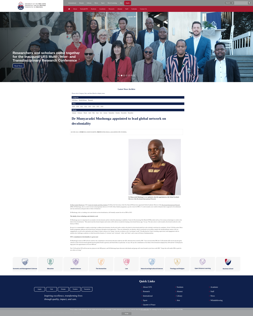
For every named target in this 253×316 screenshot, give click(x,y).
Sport (102, 3)
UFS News (75, 100)
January (74, 112)
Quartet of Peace (149, 305)
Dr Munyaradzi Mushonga (77, 205)
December (130, 112)
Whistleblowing (217, 300)
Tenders (75, 289)
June (97, 112)
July (101, 112)
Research (111, 9)
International (72, 3)
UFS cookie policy (144, 309)
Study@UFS (84, 9)
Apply (128, 3)
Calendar (134, 9)
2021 (81, 106)
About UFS (147, 287)
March (85, 112)
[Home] (69, 9)
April (89, 112)
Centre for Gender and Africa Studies (97, 205)
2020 (77, 106)
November (124, 112)
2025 (97, 106)
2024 (93, 106)
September (111, 112)
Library (89, 3)
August (105, 112)
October (118, 112)
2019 (73, 106)
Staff (126, 9)
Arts (121, 3)
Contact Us (143, 9)
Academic (102, 9)
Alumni (120, 9)
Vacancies (87, 289)
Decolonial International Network (170, 205)
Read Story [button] (18, 66)
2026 (102, 106)
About (75, 9)
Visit (51, 289)
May (93, 112)
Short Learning (112, 3)
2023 (89, 106)
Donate (81, 3)
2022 (85, 106)
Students (93, 9)
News (96, 3)
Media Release (83, 100)
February (80, 112)
